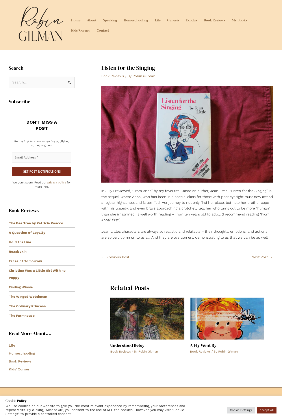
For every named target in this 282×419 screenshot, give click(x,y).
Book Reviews (214, 20)
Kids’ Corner (80, 30)
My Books (239, 20)
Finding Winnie (21, 287)
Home (75, 20)
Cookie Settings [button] (241, 410)
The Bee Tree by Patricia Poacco (36, 223)
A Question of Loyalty (27, 233)
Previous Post (115, 257)
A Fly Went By (203, 345)
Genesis (173, 20)
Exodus (191, 20)
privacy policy (56, 182)
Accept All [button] (267, 410)
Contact (103, 30)
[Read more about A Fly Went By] (227, 318)
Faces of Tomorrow (25, 261)
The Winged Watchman (28, 297)
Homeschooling (136, 20)
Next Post (262, 257)
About (91, 20)
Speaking (110, 20)
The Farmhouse (22, 316)
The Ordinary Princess (27, 306)
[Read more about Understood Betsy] (147, 318)
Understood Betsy (127, 345)
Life (158, 20)
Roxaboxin (17, 252)
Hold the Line (20, 242)
